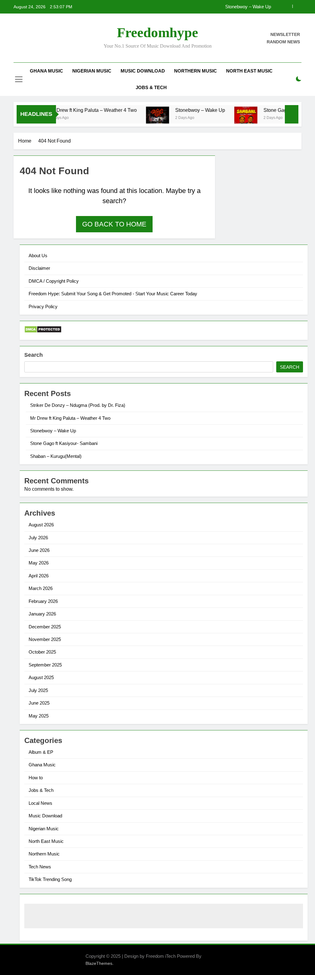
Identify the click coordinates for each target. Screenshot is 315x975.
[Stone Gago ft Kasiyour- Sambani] (235, 118)
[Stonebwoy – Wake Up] (146, 118)
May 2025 (39, 715)
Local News (40, 803)
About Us (38, 255)
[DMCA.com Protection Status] (43, 331)
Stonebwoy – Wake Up (248, 6)
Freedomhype (157, 32)
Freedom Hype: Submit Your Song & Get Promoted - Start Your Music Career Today (113, 293)
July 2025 (38, 690)
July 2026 (38, 537)
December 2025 (45, 626)
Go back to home (114, 224)
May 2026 (39, 562)
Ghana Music (46, 70)
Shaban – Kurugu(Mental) (56, 456)
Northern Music (195, 70)
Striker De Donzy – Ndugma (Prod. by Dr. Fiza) (77, 405)
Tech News (40, 866)
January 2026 (42, 613)
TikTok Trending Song (50, 879)
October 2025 (42, 652)
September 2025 (45, 664)
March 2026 (41, 588)
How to (36, 777)
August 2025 (41, 677)
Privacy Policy (43, 306)
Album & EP (41, 752)
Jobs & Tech (151, 87)
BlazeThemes (99, 963)
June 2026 (39, 550)
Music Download (143, 70)
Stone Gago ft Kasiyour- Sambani (64, 443)
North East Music (249, 70)
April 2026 (39, 575)
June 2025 (39, 703)
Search (33, 355)
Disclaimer (39, 268)
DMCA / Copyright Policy (54, 281)
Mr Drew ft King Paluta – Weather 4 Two (82, 110)
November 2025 (45, 639)
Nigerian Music (91, 70)
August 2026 (41, 524)
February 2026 (43, 601)
